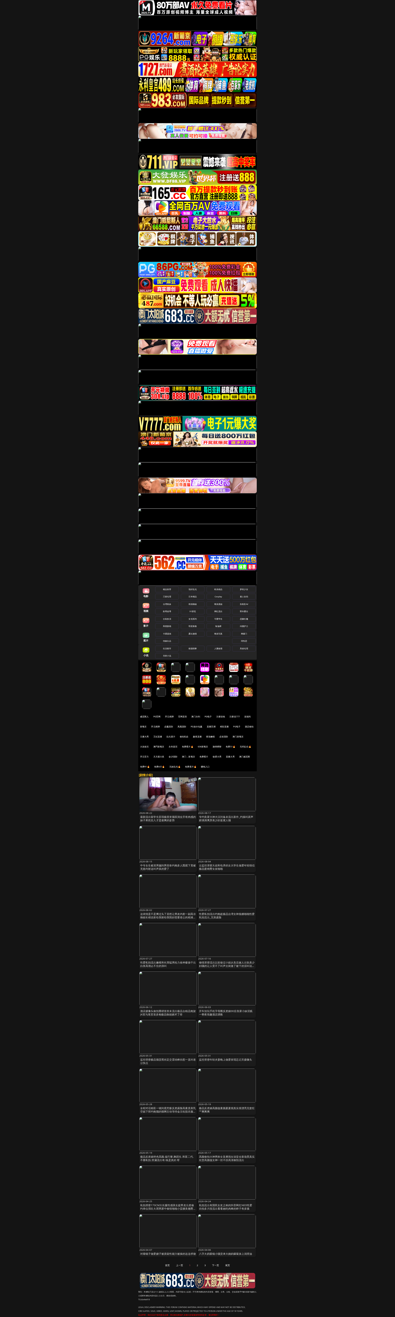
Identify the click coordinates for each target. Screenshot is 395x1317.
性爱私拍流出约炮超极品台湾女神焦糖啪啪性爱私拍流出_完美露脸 (227, 915)
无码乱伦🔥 (245, 746)
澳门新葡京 (238, 736)
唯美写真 (218, 633)
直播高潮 (211, 726)
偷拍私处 (184, 736)
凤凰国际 (182, 726)
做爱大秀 (217, 756)
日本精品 (193, 596)
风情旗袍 (167, 626)
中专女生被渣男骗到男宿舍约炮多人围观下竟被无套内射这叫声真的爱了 (168, 867)
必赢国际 (168, 726)
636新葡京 (203, 746)
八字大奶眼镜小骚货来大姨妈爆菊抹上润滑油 (225, 1254)
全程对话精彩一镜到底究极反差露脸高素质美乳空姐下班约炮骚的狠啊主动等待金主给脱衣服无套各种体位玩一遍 (168, 1111)
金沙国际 (173, 756)
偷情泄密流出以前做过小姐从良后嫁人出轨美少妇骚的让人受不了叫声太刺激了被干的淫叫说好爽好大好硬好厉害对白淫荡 (227, 966)
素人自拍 (244, 596)
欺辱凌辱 (167, 611)
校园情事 (193, 648)
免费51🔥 (230, 746)
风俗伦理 (244, 648)
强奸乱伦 (193, 589)
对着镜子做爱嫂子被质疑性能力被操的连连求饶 (168, 1254)
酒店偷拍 (249, 726)
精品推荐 (167, 589)
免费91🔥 (145, 766)
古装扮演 (167, 619)
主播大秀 (144, 736)
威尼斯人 (144, 716)
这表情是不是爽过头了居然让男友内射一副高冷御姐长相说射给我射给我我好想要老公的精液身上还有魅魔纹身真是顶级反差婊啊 (168, 917)
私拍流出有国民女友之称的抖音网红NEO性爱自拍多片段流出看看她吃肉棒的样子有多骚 (225, 1206)
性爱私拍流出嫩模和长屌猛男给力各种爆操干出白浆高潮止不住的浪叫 (168, 964)
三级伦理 (167, 596)
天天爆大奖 (158, 756)
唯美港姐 (218, 604)
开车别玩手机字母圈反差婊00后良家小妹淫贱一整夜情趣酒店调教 (226, 1012)
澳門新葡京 (158, 746)
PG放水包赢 (196, 726)
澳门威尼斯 (244, 756)
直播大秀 (230, 756)
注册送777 (234, 716)
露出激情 (193, 633)
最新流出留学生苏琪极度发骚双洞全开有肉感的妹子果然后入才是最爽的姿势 (168, 818)
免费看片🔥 (187, 746)
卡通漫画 (167, 633)
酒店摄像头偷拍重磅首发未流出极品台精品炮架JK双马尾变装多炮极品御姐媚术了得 (168, 1012)
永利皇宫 (173, 746)
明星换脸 (193, 626)
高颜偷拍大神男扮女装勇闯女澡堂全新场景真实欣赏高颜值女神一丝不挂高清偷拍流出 (227, 1158)
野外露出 (244, 611)
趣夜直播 (197, 736)
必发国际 (223, 736)
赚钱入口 (205, 766)
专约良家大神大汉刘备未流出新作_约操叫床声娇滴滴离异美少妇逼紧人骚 (226, 818)
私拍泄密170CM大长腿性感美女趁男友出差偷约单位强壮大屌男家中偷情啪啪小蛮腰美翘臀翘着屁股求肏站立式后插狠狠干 (168, 1208)
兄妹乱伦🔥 (175, 766)
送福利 (247, 716)
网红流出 (218, 611)
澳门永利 (195, 716)
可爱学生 (218, 619)
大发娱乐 (144, 746)
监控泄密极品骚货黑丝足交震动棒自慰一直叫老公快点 (168, 1061)
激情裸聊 (217, 746)
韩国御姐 (193, 604)
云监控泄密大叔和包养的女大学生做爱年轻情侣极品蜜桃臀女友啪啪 (227, 867)
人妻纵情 (218, 648)
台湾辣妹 (167, 604)
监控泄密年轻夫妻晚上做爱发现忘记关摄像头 (225, 1059)
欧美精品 (218, 589)
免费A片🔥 (159, 766)
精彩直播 (224, 726)
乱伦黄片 (170, 736)
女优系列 (193, 619)
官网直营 (182, 716)
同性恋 (244, 641)
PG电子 (208, 716)
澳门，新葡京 (188, 756)
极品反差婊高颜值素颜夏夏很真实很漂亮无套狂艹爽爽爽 (227, 1109)
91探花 (192, 611)
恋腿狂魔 (244, 619)
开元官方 (144, 756)
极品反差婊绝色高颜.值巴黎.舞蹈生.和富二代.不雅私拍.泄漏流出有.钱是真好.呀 (167, 1158)
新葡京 (143, 726)
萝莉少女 (244, 589)
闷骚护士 (244, 626)
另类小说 (167, 655)
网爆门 (244, 633)
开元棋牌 (169, 716)
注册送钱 (220, 716)
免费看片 (204, 756)
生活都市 (167, 648)
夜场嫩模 (210, 736)
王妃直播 (157, 736)
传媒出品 (167, 641)
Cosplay (218, 596)
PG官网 (157, 716)
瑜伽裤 (218, 626)
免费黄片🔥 (190, 766)
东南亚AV (244, 604)
